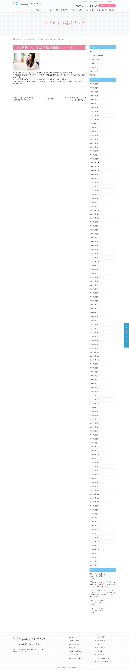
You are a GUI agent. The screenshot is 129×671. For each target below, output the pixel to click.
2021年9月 (93, 316)
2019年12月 (93, 399)
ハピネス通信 (94, 67)
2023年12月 (93, 210)
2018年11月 (93, 450)
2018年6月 (93, 470)
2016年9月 (93, 553)
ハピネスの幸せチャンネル (98, 63)
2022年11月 (93, 261)
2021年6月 (93, 328)
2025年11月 (93, 119)
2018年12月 (93, 447)
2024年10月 (93, 170)
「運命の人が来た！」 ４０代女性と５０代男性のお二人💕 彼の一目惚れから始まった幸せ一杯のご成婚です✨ (102, 584)
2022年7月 (93, 277)
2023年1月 (93, 253)
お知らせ (92, 51)
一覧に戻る (49, 99)
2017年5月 (93, 521)
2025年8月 (93, 131)
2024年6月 (93, 186)
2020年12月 (93, 352)
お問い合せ (100, 654)
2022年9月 (93, 269)
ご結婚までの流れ (77, 10)
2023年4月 (93, 241)
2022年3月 (93, 293)
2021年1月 (93, 348)
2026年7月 (93, 88)
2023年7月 (93, 230)
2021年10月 (93, 312)
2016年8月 (93, 557)
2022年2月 (93, 297)
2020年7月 (93, 372)
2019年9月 (93, 411)
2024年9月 (93, 174)
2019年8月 (93, 415)
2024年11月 (93, 166)
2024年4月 (93, 194)
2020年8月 (93, 368)
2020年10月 (93, 360)
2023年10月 (93, 218)
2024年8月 (93, 178)
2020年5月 (93, 379)
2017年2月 (93, 533)
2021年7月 (93, 324)
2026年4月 (93, 99)
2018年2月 (93, 486)
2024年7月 (93, 182)
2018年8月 (93, 462)
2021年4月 (93, 336)
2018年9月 (93, 458)
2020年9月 (93, 364)
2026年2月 (93, 107)
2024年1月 (93, 206)
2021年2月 (93, 344)
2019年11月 (93, 403)
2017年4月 (93, 525)
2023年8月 (93, 226)
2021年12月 (93, 305)
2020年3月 (93, 387)
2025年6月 (93, 139)
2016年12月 (93, 541)
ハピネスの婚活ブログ (29, 39)
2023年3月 (93, 245)
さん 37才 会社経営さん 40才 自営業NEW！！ (97, 576)
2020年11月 (93, 356)
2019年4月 (93, 431)
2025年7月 (93, 135)
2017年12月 (93, 494)
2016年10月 (93, 549)
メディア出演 (94, 71)
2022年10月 (93, 265)
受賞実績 (92, 75)
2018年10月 (93, 454)
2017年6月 (93, 517)
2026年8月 (93, 84)
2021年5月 (93, 332)
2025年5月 (93, 143)
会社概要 (112, 10)
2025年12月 (93, 115)
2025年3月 (93, 151)
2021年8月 (93, 320)
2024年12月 (93, 163)
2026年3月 (93, 103)
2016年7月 (93, 561)
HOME (18, 39)
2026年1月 (93, 111)
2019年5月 (93, 427)
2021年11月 (93, 308)
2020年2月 (93, 391)
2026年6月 (93, 92)
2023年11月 (93, 214)
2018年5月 (93, 474)
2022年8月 (93, 273)
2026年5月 (93, 95)
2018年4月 (93, 478)
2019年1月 (93, 443)
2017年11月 (93, 498)
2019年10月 (93, 407)
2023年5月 (93, 237)
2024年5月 (93, 190)
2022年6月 (93, 281)
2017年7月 (93, 514)
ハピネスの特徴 (53, 10)
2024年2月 (93, 202)
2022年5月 (93, 285)
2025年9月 (93, 127)
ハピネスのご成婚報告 (97, 55)
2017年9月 (93, 506)
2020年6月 (93, 376)
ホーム (30, 10)
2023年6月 (93, 234)
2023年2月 (93, 249)
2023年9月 (93, 222)
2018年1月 (93, 490)
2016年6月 (93, 565)
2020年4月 (93, 383)
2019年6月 (93, 423)
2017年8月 (93, 510)
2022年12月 (93, 257)
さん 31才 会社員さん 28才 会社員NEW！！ (96, 611)
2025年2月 (93, 155)
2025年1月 (93, 159)
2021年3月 (93, 340)
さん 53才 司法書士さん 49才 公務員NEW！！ (97, 602)
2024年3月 (93, 198)
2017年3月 (93, 529)
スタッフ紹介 (90, 10)
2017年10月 (93, 502)
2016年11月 (93, 545)
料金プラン (65, 10)
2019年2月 (93, 439)
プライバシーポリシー (104, 661)
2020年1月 (93, 395)
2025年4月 (93, 147)
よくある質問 (101, 10)
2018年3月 (93, 482)
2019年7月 (93, 419)
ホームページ (73, 637)
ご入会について (40, 10)
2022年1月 (93, 301)
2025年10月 (93, 123)
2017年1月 (93, 537)
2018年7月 (93, 466)
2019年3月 (93, 435)
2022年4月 (93, 289)
